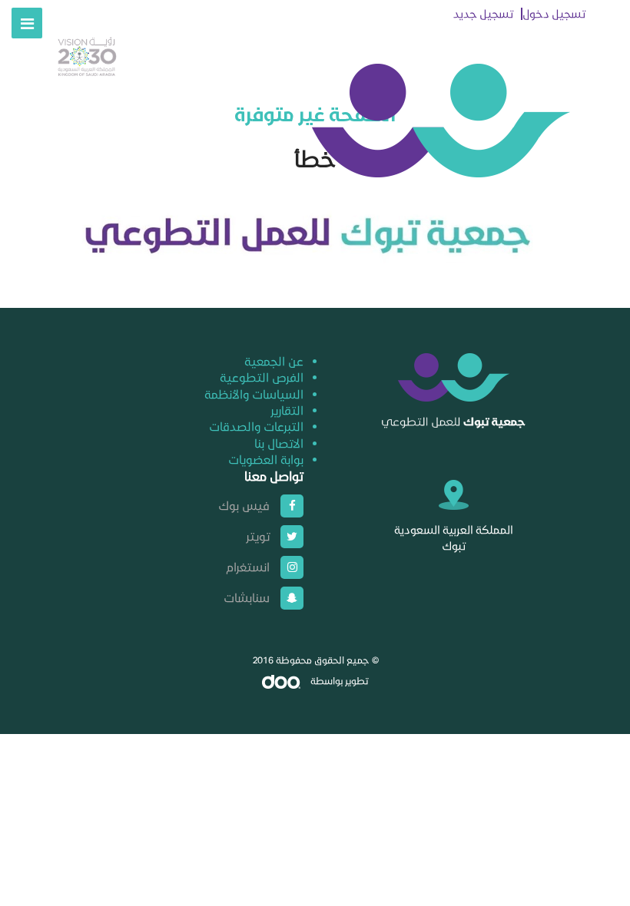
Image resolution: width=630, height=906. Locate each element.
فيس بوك (244, 505)
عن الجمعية (273, 361)
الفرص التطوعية (261, 377)
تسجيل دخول (553, 13)
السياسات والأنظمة (253, 394)
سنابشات (247, 597)
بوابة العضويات (265, 459)
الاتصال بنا (278, 443)
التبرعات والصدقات (256, 426)
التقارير (286, 410)
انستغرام (248, 567)
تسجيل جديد (483, 13)
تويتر (258, 536)
